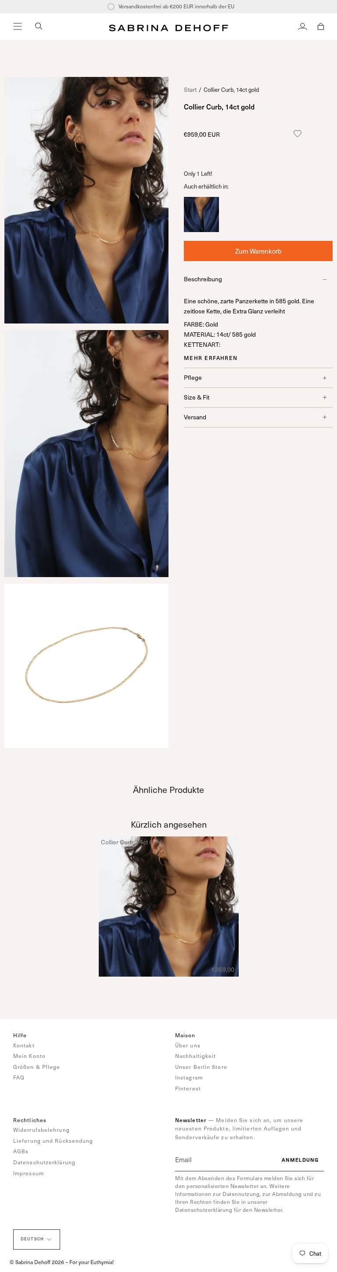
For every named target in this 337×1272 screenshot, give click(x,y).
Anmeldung (300, 1159)
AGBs (21, 1151)
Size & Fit (196, 397)
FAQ (19, 1077)
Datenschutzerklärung (44, 1162)
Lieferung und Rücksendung (53, 1141)
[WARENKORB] (321, 26)
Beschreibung (203, 278)
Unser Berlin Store (201, 1067)
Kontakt (24, 1045)
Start (190, 89)
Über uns (188, 1045)
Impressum (28, 1173)
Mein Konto (29, 1056)
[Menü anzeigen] (17, 26)
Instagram (189, 1077)
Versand (195, 417)
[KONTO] (302, 26)
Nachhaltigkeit (195, 1056)
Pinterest (188, 1088)
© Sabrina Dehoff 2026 (37, 1262)
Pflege (193, 377)
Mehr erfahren (211, 357)
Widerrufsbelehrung (41, 1130)
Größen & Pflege (37, 1067)
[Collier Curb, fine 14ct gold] (201, 229)
